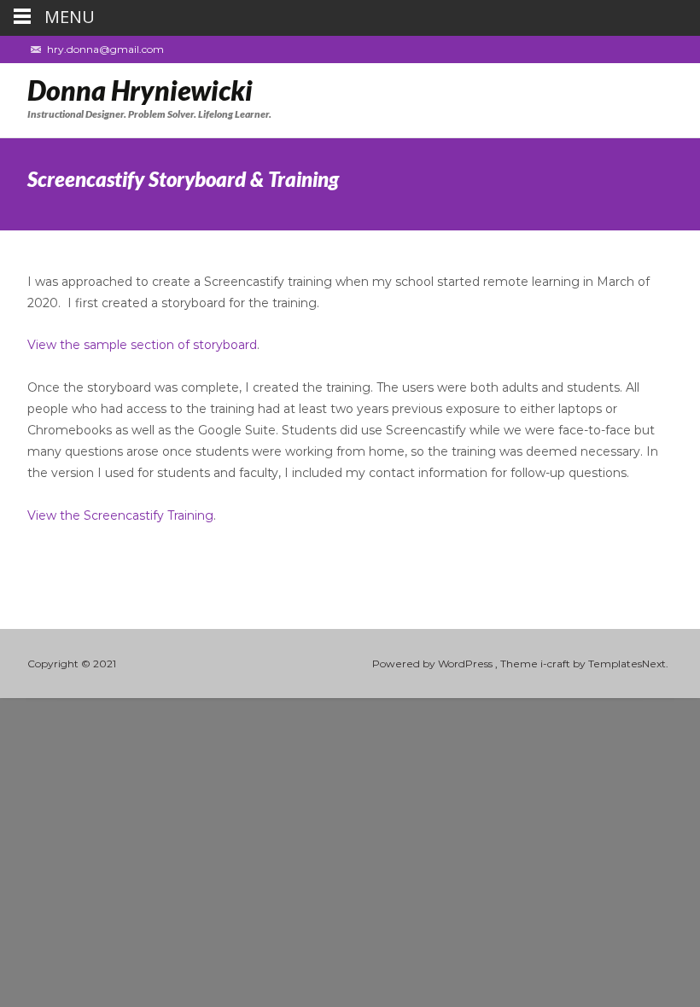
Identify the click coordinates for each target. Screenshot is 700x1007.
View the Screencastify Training (120, 515)
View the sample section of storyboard (142, 344)
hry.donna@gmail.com (105, 49)
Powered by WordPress (433, 663)
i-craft (556, 663)
